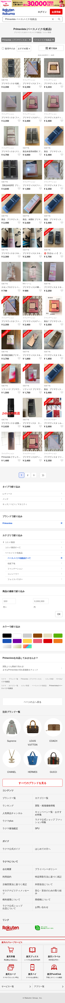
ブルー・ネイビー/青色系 (11, 641)
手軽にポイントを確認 (54, 975)
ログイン (42, 11)
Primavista (7, 523)
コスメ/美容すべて (13, 547)
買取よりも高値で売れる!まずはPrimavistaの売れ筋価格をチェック (20, 668)
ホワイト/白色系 (21, 635)
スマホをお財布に (32, 975)
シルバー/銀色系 (11, 646)
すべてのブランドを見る (32, 783)
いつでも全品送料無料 (32, 958)
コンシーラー (13, 573)
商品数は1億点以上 (11, 958)
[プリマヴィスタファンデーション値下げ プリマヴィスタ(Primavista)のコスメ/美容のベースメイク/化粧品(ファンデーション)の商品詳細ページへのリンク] (32, 169)
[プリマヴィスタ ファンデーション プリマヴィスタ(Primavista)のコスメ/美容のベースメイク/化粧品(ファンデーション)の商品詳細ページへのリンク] (32, 68)
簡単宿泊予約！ (54, 958)
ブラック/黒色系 (11, 635)
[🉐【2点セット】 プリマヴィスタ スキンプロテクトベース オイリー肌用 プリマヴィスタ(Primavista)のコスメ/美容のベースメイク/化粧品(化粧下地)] (53, 237)
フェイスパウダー (50, 419)
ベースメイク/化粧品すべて (19, 558)
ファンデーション (29, 80)
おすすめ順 (23, 48)
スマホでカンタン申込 (11, 975)
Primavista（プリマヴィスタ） (15, 39)
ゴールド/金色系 (21, 646)
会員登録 (56, 11)
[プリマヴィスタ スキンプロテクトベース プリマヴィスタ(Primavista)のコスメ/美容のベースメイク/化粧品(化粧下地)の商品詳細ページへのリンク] (32, 407)
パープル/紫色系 (21, 641)
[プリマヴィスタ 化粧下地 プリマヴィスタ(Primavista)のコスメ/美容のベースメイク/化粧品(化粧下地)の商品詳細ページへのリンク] (11, 68)
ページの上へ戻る (32, 701)
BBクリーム (27, 283)
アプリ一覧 (39, 986)
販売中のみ (10, 48)
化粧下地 (4, 80)
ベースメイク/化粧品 (42, 39)
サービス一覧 (8, 986)
